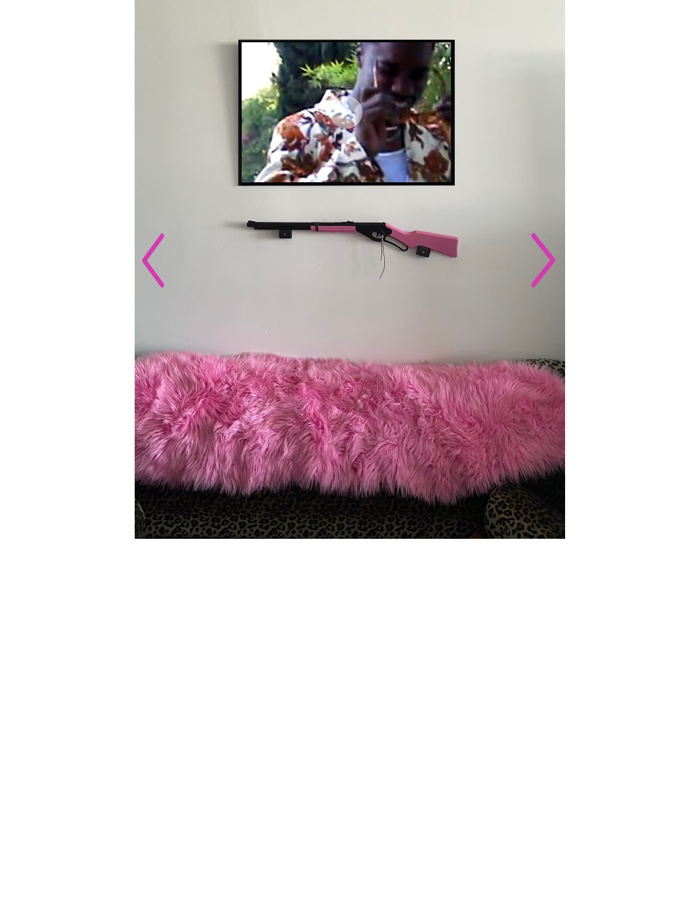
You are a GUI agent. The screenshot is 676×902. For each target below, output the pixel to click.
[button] (434, 167)
